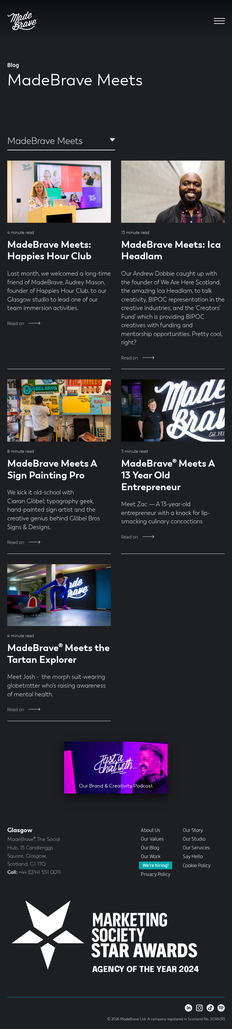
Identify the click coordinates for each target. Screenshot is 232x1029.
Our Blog (150, 848)
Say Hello (193, 856)
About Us (150, 830)
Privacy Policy (155, 874)
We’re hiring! (156, 865)
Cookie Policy (197, 865)
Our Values (152, 839)
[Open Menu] (219, 21)
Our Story (193, 830)
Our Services (196, 848)
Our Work (150, 856)
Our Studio (194, 839)
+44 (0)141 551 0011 (39, 872)
